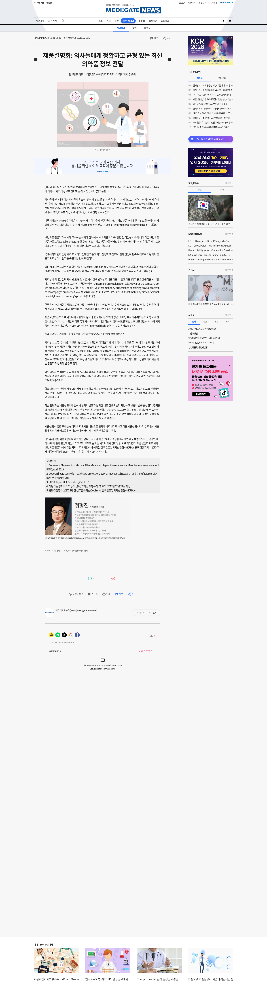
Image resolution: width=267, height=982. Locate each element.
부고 (227, 321)
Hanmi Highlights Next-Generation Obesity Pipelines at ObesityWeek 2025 (210, 250)
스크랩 (94, 594)
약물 (135, 28)
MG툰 (222, 189)
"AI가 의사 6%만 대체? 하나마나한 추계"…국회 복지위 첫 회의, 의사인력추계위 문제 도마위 (213, 113)
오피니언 (153, 20)
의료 (100, 20)
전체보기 (228, 183)
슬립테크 (165, 20)
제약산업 (121, 28)
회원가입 (191, 3)
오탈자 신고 (77, 594)
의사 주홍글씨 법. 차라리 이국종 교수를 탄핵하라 (212, 89)
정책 (108, 20)
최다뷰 (199, 78)
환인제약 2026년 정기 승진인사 (201, 342)
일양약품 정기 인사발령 (198, 347)
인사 (194, 321)
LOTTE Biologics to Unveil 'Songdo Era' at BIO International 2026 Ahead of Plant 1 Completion (210, 240)
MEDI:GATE (226, 2)
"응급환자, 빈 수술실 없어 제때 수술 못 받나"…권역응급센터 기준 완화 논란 (213, 127)
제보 (156, 38)
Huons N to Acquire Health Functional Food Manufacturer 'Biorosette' (210, 259)
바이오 (147, 28)
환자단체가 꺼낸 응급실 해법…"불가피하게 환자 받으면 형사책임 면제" (213, 85)
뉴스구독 (202, 3)
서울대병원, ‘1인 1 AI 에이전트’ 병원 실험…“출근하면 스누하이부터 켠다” (213, 99)
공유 (168, 38)
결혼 (205, 321)
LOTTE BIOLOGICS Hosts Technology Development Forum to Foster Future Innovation (210, 245)
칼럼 (199, 189)
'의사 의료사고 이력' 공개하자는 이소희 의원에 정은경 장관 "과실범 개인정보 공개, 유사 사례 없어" (213, 94)
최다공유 (222, 78)
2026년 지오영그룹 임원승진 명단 (202, 328)
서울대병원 (193, 333)
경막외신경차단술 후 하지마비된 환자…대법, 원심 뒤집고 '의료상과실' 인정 (213, 108)
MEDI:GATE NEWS (133, 8)
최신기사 (52, 20)
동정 (216, 321)
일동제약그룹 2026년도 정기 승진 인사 (204, 338)
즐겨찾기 (213, 3)
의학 (116, 20)
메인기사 (40, 20)
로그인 (182, 3)
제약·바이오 (128, 20)
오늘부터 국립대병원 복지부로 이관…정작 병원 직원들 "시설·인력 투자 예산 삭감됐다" (213, 117)
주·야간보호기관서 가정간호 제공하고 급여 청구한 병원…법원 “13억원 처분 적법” (213, 122)
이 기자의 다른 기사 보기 (146, 612)
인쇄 (108, 594)
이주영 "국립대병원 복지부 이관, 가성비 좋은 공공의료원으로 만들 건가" (213, 103)
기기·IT (141, 20)
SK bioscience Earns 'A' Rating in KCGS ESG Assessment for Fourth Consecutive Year (210, 254)
